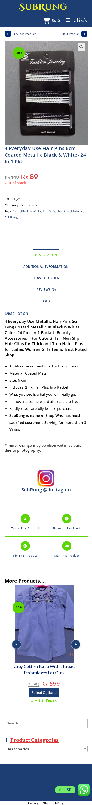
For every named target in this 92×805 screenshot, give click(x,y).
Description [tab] (46, 255)
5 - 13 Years (44, 700)
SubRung (43, 7)
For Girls (49, 211)
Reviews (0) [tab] (46, 290)
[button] (81, 47)
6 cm (16, 211)
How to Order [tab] (46, 278)
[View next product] (84, 34)
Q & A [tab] (46, 301)
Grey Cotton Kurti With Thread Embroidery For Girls (44, 669)
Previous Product (24, 34)
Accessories (28, 205)
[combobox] (47, 749)
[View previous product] (8, 34)
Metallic (77, 211)
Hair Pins (63, 211)
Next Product (71, 34)
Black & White (31, 211)
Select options (44, 692)
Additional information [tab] (46, 266)
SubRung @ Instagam (46, 489)
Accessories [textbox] (45, 749)
